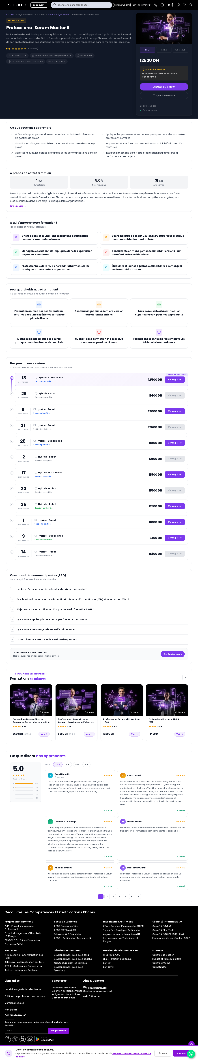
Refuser (163, 1053)
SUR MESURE (180, 49)
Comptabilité (159, 967)
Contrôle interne (161, 963)
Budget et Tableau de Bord (166, 959)
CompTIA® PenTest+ (163, 930)
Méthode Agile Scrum (58, 14)
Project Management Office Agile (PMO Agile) (23, 935)
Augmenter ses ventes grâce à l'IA (121, 934)
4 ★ (77, 764)
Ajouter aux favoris (165, 95)
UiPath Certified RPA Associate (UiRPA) (123, 926)
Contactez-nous (173, 654)
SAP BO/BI (108, 967)
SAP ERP (107, 963)
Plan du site (11, 1009)
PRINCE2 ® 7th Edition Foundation (22, 940)
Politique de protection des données (25, 996)
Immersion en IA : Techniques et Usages (120, 940)
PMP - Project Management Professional (19, 928)
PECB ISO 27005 (111, 955)
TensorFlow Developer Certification (122, 930)
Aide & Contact (92, 996)
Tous (57, 764)
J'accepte (183, 1053)
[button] (178, 4)
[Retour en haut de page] (191, 1044)
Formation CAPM (14, 944)
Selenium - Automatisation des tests (25, 962)
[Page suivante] (138, 896)
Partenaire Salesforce (64, 987)
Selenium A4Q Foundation (68, 934)
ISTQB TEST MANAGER (65, 930)
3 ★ (86, 764)
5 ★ (67, 764)
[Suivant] (185, 677)
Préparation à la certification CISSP (171, 938)
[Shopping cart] (190, 5)
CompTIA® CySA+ (161, 926)
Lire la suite (16, 206)
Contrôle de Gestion (163, 955)
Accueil (10, 14)
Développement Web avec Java (71, 955)
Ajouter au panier (164, 86)
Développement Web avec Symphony (68, 969)
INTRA (164, 49)
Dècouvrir (38, 4)
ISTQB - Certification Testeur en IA (72, 938)
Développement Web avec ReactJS (73, 959)
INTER (147, 49)
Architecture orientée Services (70, 963)
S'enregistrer (175, 379)
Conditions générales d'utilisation (23, 989)
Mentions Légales (14, 1002)
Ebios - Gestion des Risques (118, 959)
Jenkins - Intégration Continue (21, 970)
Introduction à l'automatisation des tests (24, 957)
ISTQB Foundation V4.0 (66, 926)
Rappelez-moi (58, 1030)
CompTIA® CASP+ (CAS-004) (168, 934)
